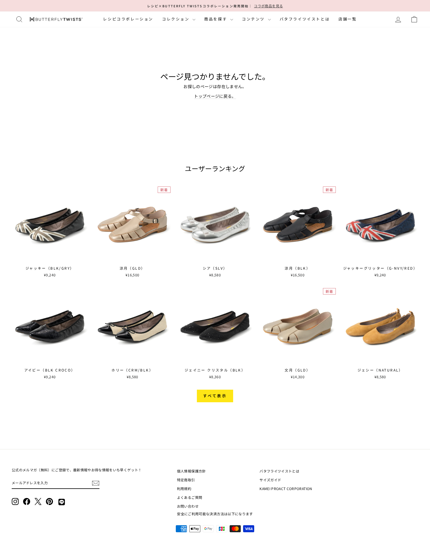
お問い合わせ (188, 506)
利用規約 (184, 488)
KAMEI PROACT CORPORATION (285, 488)
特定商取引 (186, 479)
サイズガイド (270, 479)
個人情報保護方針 (191, 470)
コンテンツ (254, 19)
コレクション (176, 19)
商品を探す (216, 19)
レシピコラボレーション (128, 19)
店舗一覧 (347, 19)
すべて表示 (215, 395)
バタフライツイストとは (305, 19)
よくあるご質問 (189, 497)
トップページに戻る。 (215, 96)
